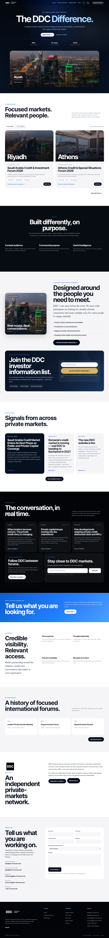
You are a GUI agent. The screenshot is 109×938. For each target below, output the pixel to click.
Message (50, 852)
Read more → (10, 470)
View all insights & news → (54, 479)
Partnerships (47, 918)
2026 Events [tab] (10, 126)
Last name (77, 831)
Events (54, 2)
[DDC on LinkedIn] (84, 3)
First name (50, 831)
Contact (67, 923)
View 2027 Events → (96, 193)
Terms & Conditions (81, 873)
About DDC (68, 918)
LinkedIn (7, 927)
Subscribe (95, 570)
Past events (68, 915)
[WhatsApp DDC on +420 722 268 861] (88, 3)
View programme (18, 82)
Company (77, 838)
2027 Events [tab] (20, 126)
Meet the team (69, 920)
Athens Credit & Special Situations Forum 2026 (79, 169)
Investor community (49, 915)
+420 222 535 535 (91, 923)
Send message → (54, 869)
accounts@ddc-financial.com (94, 920)
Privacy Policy (72, 873)
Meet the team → (73, 780)
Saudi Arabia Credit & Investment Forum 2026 (28, 169)
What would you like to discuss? (55, 845)
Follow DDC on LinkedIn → (17, 577)
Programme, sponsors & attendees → (15, 184)
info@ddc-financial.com (93, 912)
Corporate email (52, 838)
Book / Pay (47, 184)
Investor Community (62, 2)
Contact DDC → (70, 611)
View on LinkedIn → (13, 548)
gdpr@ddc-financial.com (93, 915)
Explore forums (46, 34)
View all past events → (96, 739)
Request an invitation (98, 2)
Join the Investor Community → (66, 342)
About (79, 2)
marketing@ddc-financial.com (94, 918)
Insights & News (72, 2)
